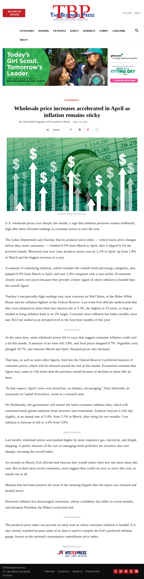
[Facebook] (70, 129)
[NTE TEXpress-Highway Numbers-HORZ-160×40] (72, 553)
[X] (79, 129)
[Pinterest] (88, 129)
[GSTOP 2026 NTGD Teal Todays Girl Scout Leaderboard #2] (72, 67)
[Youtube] (136, 571)
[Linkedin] (126, 571)
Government (71, 100)
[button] (136, 30)
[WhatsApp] (96, 129)
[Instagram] (121, 571)
